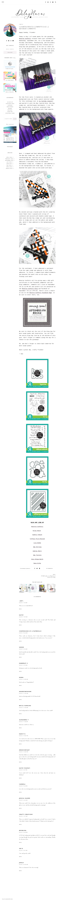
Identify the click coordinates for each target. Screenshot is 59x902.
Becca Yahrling (25, 705)
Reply (20, 609)
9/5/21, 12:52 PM (23, 751)
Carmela (22, 784)
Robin (21, 677)
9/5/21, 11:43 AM (23, 721)
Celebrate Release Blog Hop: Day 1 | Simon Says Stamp (10, 139)
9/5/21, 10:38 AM (23, 679)
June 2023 (10, 163)
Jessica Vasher (24, 798)
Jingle (21, 862)
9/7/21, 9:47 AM (23, 850)
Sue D (21, 848)
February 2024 (9, 158)
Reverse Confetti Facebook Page (40, 292)
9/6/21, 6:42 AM (23, 800)
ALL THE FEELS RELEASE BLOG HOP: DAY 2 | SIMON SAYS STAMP (10, 80)
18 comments (49, 568)
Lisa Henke (37, 543)
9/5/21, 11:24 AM (23, 707)
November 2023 (10, 160)
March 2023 (10, 168)
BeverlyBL (23, 830)
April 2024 (9, 157)
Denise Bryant (24, 750)
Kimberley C (23, 663)
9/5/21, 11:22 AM (23, 693)
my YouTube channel (45, 101)
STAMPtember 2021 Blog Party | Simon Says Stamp (48, 576)
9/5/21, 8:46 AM (23, 632)
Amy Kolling (37, 547)
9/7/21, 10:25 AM (23, 864)
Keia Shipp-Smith (37, 559)
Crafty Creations (26, 814)
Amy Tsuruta (37, 555)
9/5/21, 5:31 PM (23, 769)
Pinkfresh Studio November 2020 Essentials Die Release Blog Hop (10, 68)
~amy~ (21, 601)
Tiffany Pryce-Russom (37, 539)
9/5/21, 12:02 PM (23, 735)
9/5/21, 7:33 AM (23, 602)
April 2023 (9, 166)
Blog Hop (10, 111)
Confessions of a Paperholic (30, 631)
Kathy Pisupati (24, 768)
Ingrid (21, 647)
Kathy (21, 615)
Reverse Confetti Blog (30, 288)
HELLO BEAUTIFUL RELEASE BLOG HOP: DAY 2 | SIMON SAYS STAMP (10, 92)
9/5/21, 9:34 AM (23, 649)
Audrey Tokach (37, 534)
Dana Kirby (37, 563)
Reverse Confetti (25, 38)
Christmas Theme (10, 113)
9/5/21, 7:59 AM (23, 616)
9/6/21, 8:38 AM (23, 832)
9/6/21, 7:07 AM (23, 816)
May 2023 (10, 165)
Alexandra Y (24, 720)
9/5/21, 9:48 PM (23, 786)
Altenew (10, 105)
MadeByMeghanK (25, 691)
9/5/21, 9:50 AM (23, 665)
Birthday (10, 110)
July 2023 (10, 162)
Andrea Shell (37, 551)
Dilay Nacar (37, 530)
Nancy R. (22, 734)
